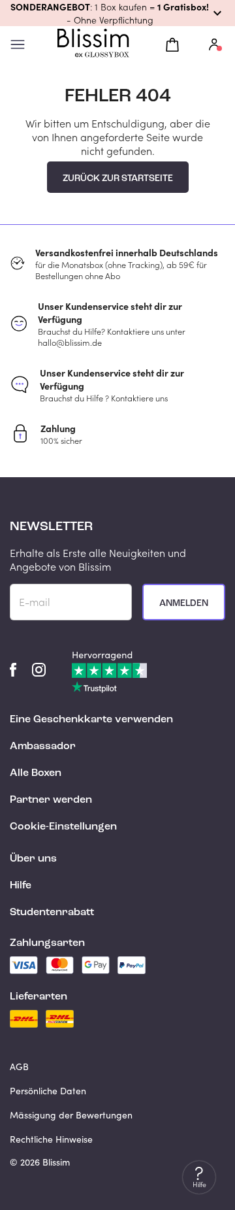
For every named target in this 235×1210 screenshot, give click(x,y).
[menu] (17, 44)
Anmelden (183, 603)
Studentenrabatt (52, 912)
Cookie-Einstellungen (63, 827)
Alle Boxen (35, 773)
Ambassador (43, 746)
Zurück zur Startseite (118, 178)
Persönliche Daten (48, 1090)
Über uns (33, 859)
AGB (19, 1066)
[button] (117, 13)
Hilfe (20, 886)
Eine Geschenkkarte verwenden (91, 719)
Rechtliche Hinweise (51, 1139)
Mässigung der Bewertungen (71, 1115)
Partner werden (51, 800)
